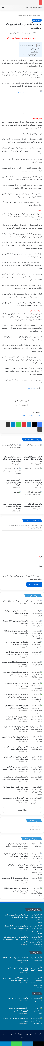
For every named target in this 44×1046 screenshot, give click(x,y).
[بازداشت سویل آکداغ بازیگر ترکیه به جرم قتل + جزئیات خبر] (32, 449)
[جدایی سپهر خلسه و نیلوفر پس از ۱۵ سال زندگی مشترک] (36, 790)
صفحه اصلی (37, 15)
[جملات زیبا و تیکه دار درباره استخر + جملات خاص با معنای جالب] (36, 857)
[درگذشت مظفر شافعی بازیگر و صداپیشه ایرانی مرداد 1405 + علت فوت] (36, 770)
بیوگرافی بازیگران (34, 829)
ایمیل (40, 566)
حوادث (31, 415)
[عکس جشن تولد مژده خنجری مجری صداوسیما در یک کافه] (36, 729)
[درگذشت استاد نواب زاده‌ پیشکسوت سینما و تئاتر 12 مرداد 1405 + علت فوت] (36, 780)
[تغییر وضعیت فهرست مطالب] (37, 45)
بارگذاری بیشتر (22, 810)
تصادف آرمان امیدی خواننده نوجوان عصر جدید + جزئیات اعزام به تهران (12, 459)
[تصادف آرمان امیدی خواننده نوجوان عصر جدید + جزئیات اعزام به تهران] (11, 449)
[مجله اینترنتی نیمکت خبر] (34, 7)
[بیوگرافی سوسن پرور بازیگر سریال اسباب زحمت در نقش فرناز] (36, 929)
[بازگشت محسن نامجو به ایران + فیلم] (36, 604)
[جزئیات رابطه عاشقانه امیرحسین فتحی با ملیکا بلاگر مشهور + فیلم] (36, 676)
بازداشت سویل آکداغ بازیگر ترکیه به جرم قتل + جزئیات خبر (33, 459)
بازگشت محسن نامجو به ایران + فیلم (15, 601)
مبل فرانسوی (36, 826)
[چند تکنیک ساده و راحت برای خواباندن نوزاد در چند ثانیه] (36, 960)
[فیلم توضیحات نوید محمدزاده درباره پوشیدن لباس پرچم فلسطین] (36, 709)
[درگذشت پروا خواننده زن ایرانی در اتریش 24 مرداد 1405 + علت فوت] (36, 719)
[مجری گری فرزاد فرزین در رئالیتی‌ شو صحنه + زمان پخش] (36, 801)
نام (40, 556)
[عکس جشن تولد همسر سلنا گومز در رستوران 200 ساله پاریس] (36, 750)
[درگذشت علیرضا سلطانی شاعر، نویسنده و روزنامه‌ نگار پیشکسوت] (11, 472)
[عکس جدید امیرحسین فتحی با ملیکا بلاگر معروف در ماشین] (36, 634)
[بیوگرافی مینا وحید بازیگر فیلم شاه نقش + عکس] (36, 869)
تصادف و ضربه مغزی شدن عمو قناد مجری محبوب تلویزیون (12, 506)
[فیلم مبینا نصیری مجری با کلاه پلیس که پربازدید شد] (36, 624)
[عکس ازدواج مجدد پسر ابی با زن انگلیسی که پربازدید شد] (36, 645)
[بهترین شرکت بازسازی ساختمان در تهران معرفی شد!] (36, 687)
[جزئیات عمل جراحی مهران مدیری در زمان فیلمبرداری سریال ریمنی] (36, 698)
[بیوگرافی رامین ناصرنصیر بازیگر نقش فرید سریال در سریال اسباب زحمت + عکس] (36, 942)
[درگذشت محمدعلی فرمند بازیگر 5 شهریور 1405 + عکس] (36, 614)
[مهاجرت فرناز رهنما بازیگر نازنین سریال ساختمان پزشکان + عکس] (36, 655)
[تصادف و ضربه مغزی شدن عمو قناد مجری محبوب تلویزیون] (11, 496)
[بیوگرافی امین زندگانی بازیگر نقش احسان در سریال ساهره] (36, 918)
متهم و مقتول (35, 49)
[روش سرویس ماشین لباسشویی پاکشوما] (36, 970)
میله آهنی (34, 52)
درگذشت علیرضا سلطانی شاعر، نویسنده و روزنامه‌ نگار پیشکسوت (12, 483)
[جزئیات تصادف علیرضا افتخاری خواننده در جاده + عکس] (36, 665)
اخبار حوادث (21, 15)
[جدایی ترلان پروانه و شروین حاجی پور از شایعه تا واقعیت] (36, 740)
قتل (23, 415)
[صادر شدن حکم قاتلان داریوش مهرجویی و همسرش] (32, 496)
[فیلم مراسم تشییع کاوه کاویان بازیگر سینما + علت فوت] (36, 760)
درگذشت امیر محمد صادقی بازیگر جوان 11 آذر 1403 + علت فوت (33, 483)
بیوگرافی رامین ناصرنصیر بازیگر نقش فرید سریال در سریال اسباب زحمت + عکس (15, 939)
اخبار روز (29, 15)
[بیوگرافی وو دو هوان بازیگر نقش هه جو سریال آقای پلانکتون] (36, 881)
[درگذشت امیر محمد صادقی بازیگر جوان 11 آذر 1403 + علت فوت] (32, 472)
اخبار (39, 415)
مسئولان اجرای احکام (30, 55)
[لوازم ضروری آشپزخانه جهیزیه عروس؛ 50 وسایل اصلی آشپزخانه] (36, 982)
